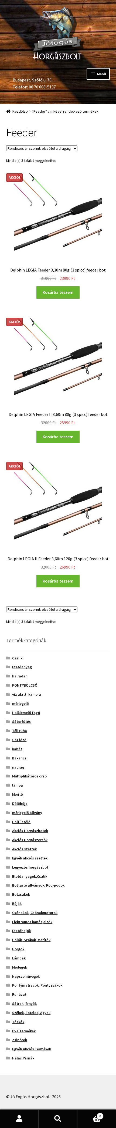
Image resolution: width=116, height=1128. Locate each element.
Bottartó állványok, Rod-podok (38, 885)
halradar (19, 676)
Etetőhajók (21, 930)
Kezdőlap (20, 111)
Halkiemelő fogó (26, 712)
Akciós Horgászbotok (30, 830)
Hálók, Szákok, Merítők (31, 939)
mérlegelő (20, 703)
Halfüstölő (21, 821)
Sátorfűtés (21, 721)
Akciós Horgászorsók (29, 839)
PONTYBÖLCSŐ (24, 685)
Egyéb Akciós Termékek (31, 1049)
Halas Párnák (23, 1058)
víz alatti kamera (26, 694)
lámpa (17, 785)
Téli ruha (19, 730)
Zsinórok (19, 1039)
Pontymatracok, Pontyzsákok (37, 985)
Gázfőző (19, 739)
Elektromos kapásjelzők (32, 921)
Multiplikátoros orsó (29, 776)
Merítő (17, 794)
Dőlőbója (20, 803)
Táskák (18, 1021)
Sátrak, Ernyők (24, 1003)
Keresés (58, 1119)
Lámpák (19, 958)
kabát (17, 749)
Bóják (17, 903)
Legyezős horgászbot (30, 867)
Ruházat (19, 994)
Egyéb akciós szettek (29, 858)
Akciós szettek (24, 849)
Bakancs (19, 758)
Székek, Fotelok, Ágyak (31, 1012)
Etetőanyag (22, 667)
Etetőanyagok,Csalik (29, 876)
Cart (89, 1114)
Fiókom (19, 1119)
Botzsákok (21, 894)
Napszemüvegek (26, 976)
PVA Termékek (24, 1031)
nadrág (18, 767)
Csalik (17, 658)
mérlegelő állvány (27, 812)
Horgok (18, 949)
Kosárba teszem (58, 292)
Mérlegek (19, 967)
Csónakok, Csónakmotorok (34, 912)
